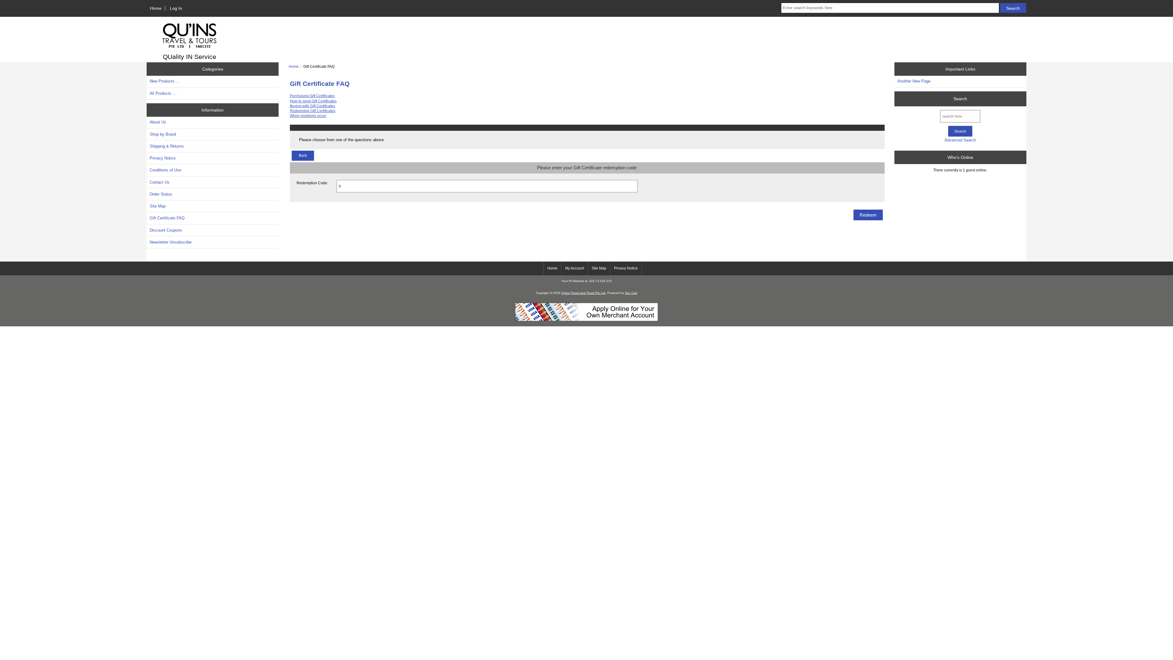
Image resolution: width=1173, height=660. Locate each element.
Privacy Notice (163, 158)
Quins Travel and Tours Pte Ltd (583, 293)
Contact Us (160, 182)
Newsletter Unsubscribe (171, 242)
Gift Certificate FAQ (167, 218)
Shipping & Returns (167, 146)
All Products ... (163, 93)
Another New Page (913, 81)
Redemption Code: (312, 183)
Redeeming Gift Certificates (312, 111)
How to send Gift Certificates (313, 101)
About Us (158, 122)
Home (156, 8)
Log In (176, 8)
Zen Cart (631, 293)
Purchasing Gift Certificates (312, 96)
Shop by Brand (163, 134)
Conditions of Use (165, 170)
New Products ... (164, 81)
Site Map (158, 206)
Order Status (161, 194)
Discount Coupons (166, 230)
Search (960, 98)
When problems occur (308, 116)
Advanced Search (960, 140)
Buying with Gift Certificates (312, 106)
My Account (574, 268)
